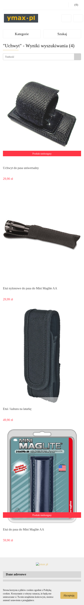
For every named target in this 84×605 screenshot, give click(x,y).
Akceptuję (68, 595)
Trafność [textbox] (9, 56)
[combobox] (42, 56)
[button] (42, 574)
